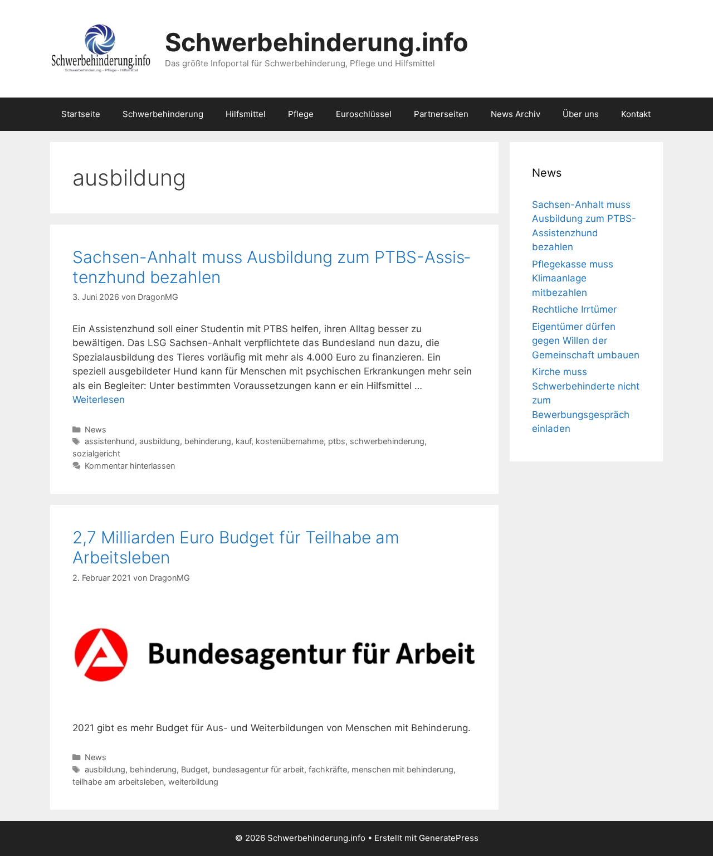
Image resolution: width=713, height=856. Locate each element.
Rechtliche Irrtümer (574, 309)
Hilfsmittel (246, 114)
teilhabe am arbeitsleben (118, 781)
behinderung (207, 441)
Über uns (581, 114)
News (95, 429)
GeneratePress (448, 838)
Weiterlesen (98, 399)
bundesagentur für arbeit (258, 769)
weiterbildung (193, 781)
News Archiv (515, 114)
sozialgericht (96, 453)
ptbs (336, 441)
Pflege (301, 114)
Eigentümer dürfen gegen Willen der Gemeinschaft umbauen (585, 341)
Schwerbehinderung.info (316, 42)
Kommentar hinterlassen (130, 465)
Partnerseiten (441, 114)
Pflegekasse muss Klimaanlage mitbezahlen (572, 278)
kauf (243, 441)
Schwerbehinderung (163, 114)
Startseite (80, 114)
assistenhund (110, 441)
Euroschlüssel (364, 114)
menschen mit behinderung (402, 769)
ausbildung (159, 441)
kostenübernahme (290, 441)
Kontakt (636, 114)
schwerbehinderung (387, 441)
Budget (194, 769)
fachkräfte (328, 769)
